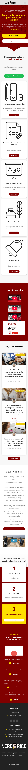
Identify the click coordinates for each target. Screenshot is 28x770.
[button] (25, 3)
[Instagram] (14, 720)
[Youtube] (17, 720)
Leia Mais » (14, 385)
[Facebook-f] (11, 720)
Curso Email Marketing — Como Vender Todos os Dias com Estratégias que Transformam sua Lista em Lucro (14, 374)
